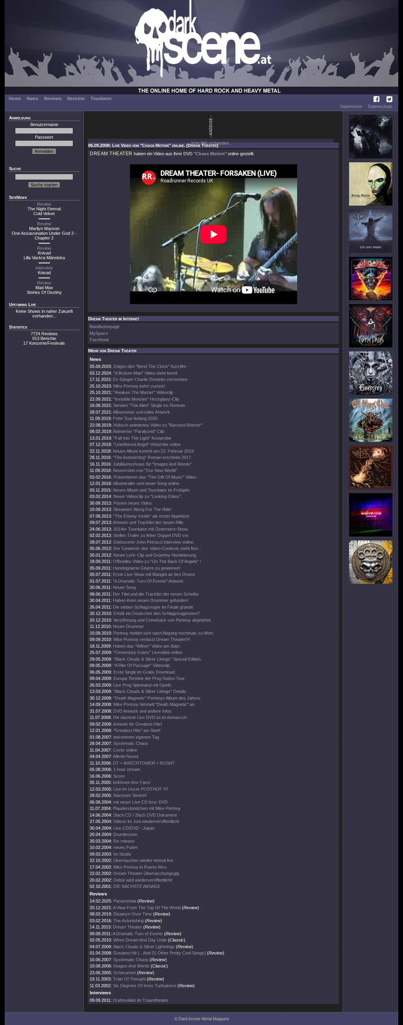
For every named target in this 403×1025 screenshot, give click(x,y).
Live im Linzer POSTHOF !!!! (140, 789)
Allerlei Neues (126, 756)
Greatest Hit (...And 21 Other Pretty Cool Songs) (159, 953)
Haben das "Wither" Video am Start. (147, 646)
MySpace (99, 333)
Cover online (125, 750)
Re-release (124, 841)
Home (15, 98)
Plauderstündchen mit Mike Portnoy (147, 808)
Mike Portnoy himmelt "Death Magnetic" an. (154, 704)
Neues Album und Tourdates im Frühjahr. (151, 490)
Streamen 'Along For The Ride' (142, 509)
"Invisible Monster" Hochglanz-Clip (146, 399)
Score (119, 776)
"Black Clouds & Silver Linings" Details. (150, 691)
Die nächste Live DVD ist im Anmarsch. (150, 717)
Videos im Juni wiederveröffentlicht (146, 821)
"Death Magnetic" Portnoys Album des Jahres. (157, 698)
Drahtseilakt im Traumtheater (140, 1000)
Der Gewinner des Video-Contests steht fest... (157, 548)
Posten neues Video (132, 503)
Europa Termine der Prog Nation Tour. (149, 678)
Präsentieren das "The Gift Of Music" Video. (155, 477)
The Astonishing (128, 920)
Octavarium (124, 972)
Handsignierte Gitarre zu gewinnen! (146, 568)
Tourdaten (101, 98)
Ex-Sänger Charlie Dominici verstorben (150, 379)
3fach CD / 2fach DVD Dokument (145, 815)
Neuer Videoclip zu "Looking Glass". (147, 496)
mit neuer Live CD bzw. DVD (140, 802)
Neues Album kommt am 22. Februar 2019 (153, 451)
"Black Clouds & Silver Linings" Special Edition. (157, 659)
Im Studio (122, 854)
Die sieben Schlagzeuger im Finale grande (153, 607)
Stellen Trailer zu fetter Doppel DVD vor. (151, 535)
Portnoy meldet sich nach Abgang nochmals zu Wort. (163, 633)
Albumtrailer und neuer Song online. (146, 483)
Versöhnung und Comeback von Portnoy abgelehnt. (162, 620)
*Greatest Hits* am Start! (137, 730)
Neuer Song (124, 587)
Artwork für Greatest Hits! (137, 724)
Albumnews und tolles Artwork (141, 412)
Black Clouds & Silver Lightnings (144, 946)
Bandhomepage (105, 326)
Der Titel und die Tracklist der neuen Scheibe (156, 594)
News (32, 98)
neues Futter (125, 847)
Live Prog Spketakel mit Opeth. (142, 685)
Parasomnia (124, 901)
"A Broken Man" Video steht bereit (145, 373)
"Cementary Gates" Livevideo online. (148, 652)
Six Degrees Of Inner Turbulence (144, 985)
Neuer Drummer (128, 626)
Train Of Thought (129, 979)
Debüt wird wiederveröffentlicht (142, 880)
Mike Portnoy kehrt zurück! (139, 386)
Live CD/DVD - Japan (134, 828)
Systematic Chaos (130, 743)
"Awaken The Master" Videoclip (143, 392)
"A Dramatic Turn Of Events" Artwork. (149, 581)
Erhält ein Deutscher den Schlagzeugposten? (156, 613)
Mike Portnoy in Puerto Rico (139, 867)
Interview (44, 268)
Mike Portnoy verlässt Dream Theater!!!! (151, 639)
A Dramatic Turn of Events (138, 933)
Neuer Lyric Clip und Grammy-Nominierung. (155, 555)
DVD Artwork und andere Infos (142, 711)
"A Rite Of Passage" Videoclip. (142, 665)
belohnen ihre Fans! (132, 782)
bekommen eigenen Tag (136, 737)
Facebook (99, 339)
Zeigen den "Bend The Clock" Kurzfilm (149, 366)
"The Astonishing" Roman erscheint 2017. (152, 457)
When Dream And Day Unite (140, 940)
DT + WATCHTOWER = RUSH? (143, 763)
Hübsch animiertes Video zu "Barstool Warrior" (157, 425)
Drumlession (125, 834)
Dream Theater (127, 927)
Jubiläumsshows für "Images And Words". (153, 464)
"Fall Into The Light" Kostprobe (142, 438)
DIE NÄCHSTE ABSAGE (136, 886)
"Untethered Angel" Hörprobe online (147, 444)
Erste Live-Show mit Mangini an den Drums (154, 574)
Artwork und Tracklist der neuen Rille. (149, 522)
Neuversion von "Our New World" (145, 470)
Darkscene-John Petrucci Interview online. (153, 542)
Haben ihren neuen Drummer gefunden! (151, 600)
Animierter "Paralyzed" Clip (138, 431)
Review (44, 204)
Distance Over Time (132, 914)
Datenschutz (380, 106)
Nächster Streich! (130, 795)
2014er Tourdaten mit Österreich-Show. (151, 529)
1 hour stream (126, 769)
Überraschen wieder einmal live (143, 860)
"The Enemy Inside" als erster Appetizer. (151, 516)
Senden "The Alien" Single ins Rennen (149, 405)
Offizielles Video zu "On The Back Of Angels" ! (157, 561)
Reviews (52, 98)
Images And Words (131, 966)
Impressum (351, 106)
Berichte (76, 98)
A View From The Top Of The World (147, 907)
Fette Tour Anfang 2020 (135, 418)
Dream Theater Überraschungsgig (146, 873)
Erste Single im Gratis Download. (144, 672)
